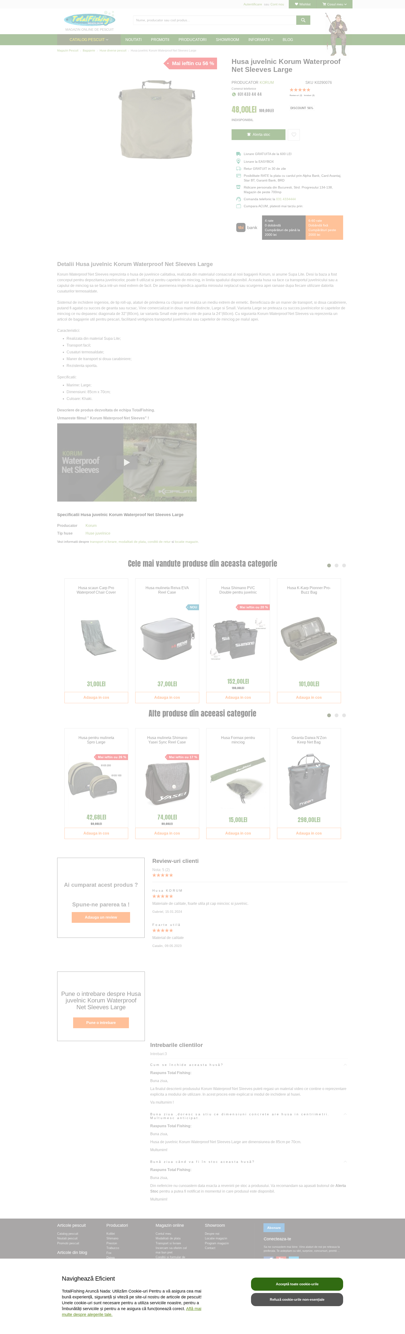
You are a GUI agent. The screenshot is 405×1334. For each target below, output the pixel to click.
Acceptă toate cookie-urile (297, 1284)
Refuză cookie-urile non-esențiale (297, 1299)
